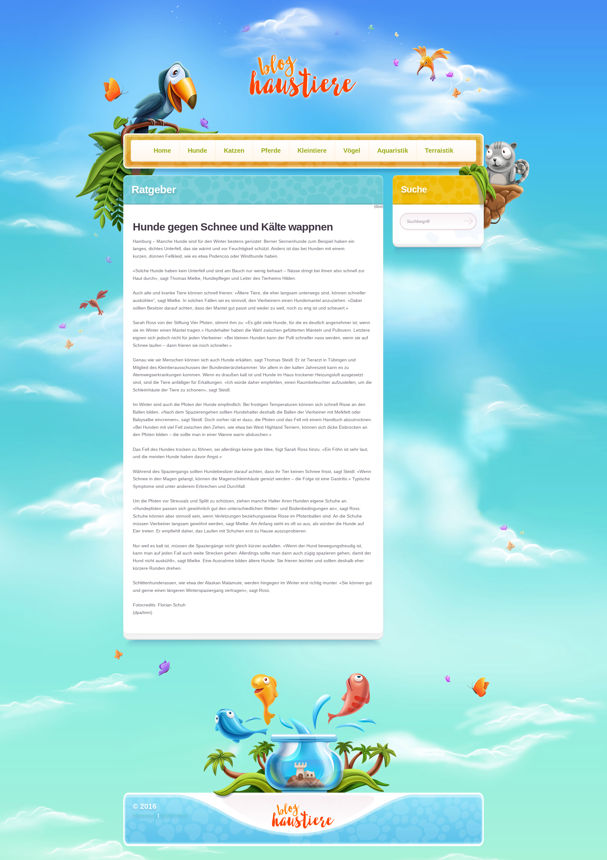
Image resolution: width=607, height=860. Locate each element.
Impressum (144, 815)
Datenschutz (173, 815)
